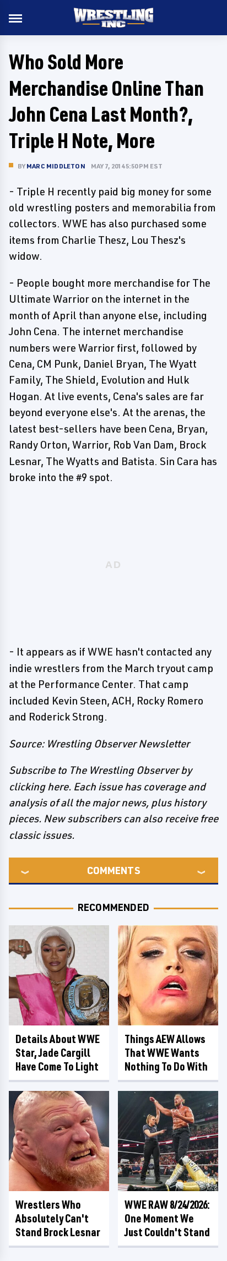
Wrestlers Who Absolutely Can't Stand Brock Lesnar (57, 1218)
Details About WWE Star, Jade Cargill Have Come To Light (57, 1052)
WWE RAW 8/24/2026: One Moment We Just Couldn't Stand (167, 1218)
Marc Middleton (55, 166)
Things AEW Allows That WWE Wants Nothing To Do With (166, 1052)
